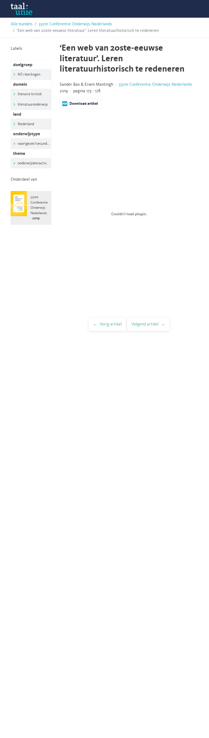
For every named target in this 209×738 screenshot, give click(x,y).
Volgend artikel (145, 324)
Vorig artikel (111, 324)
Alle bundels (22, 24)
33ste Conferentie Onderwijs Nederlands (75, 24)
